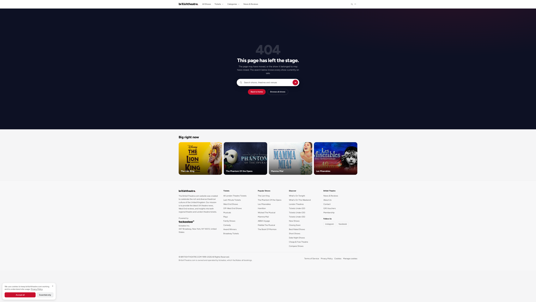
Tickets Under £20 (297, 208)
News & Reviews (250, 4)
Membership (328, 212)
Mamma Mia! (263, 217)
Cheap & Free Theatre (298, 242)
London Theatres (296, 204)
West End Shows (230, 204)
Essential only (45, 295)
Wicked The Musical (266, 212)
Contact (327, 204)
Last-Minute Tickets (232, 200)
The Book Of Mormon (267, 229)
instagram (329, 224)
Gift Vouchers (329, 208)
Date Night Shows (297, 238)
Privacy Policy (327, 258)
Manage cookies (350, 258)
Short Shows (294, 233)
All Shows (206, 4)
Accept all (20, 295)
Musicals (227, 212)
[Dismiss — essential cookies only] (53, 286)
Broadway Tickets (231, 233)
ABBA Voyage (264, 221)
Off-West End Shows (232, 208)
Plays (225, 217)
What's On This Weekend (300, 200)
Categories (232, 4)
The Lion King (264, 196)
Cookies (337, 258)
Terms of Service (311, 258)
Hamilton (262, 208)
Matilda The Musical (266, 225)
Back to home (257, 92)
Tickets (218, 4)
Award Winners (230, 229)
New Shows (294, 221)
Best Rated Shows (297, 229)
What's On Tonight (297, 196)
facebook (343, 224)
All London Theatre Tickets (235, 196)
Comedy (227, 225)
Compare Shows (296, 246)
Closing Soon (295, 225)
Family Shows (229, 221)
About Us (327, 200)
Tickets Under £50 (297, 217)
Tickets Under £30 (297, 212)
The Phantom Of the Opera (269, 200)
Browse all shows (277, 92)
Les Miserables (264, 204)
